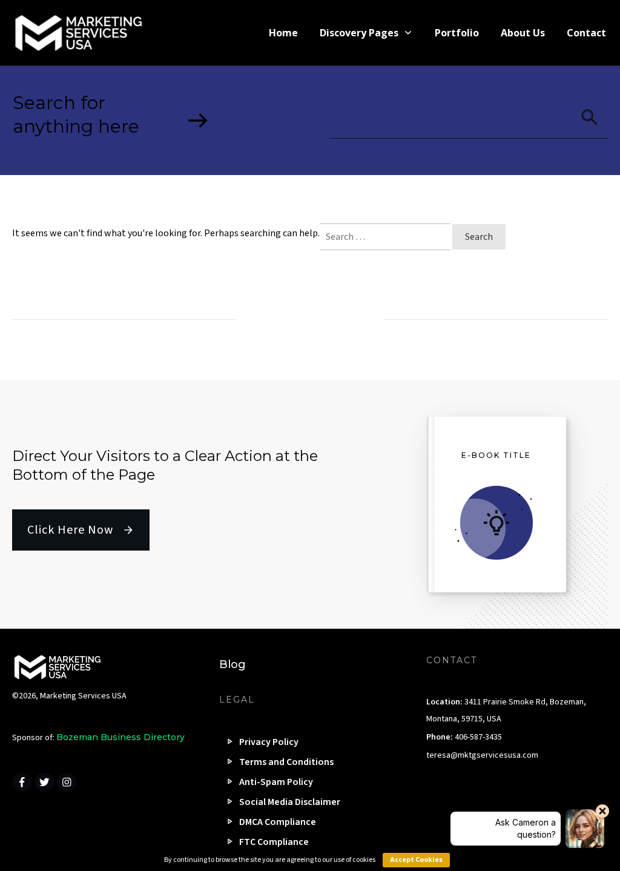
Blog (232, 664)
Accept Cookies (416, 860)
